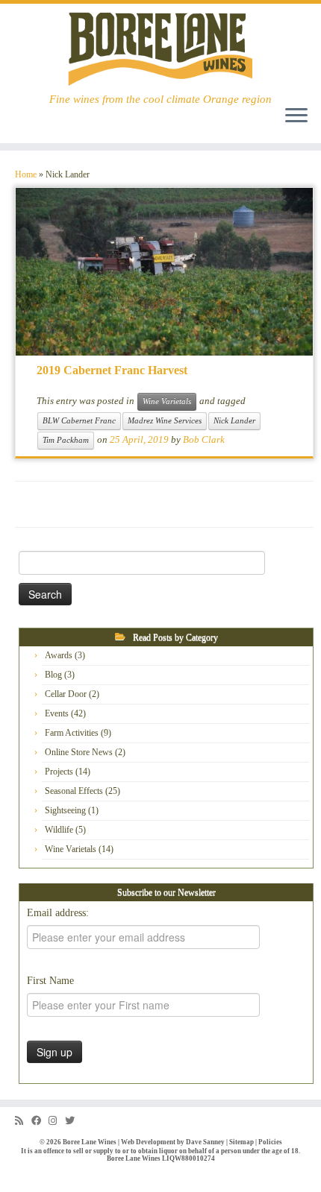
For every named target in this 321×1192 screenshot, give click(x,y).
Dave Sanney (205, 1142)
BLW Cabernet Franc (79, 421)
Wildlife (59, 829)
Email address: (58, 912)
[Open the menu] (296, 116)
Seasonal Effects (74, 791)
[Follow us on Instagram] (57, 1121)
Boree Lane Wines (89, 1142)
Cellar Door (66, 694)
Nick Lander (234, 421)
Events (57, 713)
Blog (53, 674)
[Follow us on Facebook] (40, 1121)
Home (26, 174)
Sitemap (241, 1142)
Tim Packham (66, 440)
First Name (50, 980)
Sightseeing (65, 810)
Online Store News (79, 752)
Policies (270, 1142)
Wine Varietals (167, 401)
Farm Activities (72, 733)
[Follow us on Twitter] (73, 1121)
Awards (58, 655)
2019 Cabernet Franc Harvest (112, 370)
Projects (59, 771)
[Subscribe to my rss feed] (23, 1121)
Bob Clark (204, 439)
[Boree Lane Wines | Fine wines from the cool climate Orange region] (160, 48)
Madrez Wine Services (165, 421)
